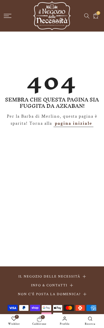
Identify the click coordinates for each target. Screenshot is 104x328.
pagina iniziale (73, 123)
